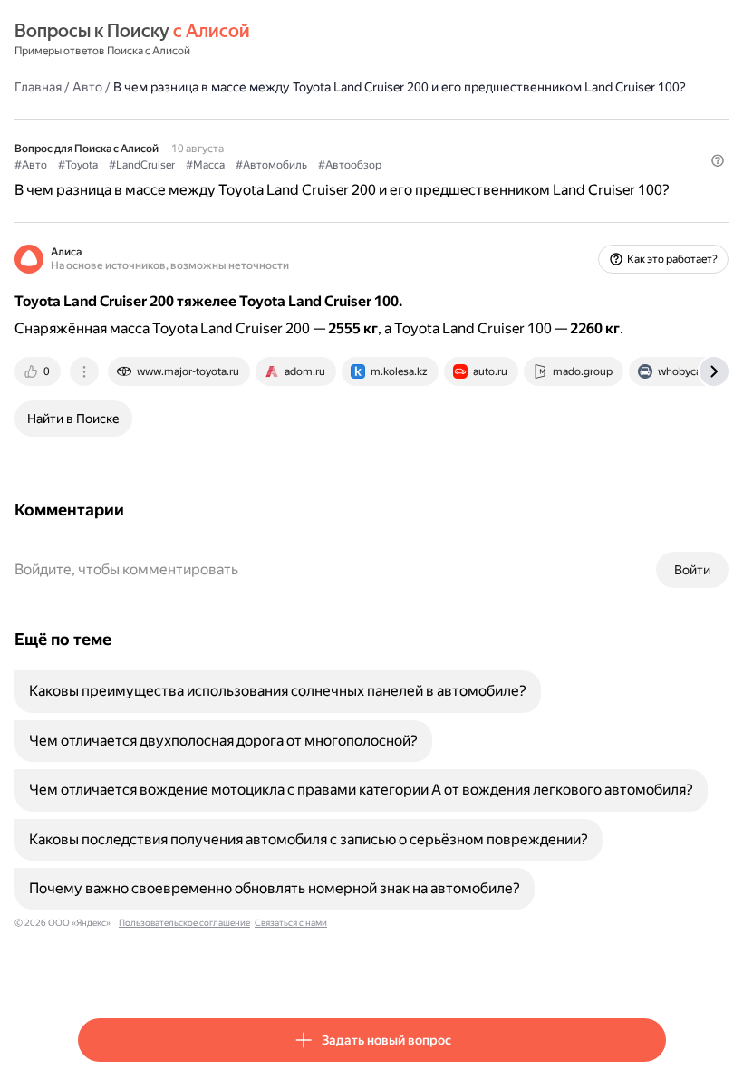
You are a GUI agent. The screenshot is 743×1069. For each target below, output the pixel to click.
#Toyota (78, 165)
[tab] (38, 371)
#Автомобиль (271, 165)
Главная (38, 87)
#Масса (205, 165)
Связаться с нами (291, 923)
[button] (718, 160)
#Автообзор (349, 165)
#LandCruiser (142, 165)
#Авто (30, 165)
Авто (87, 87)
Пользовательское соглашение (184, 923)
